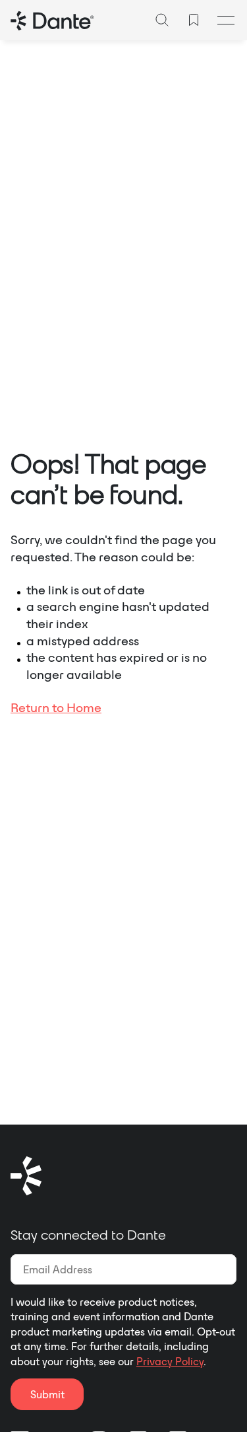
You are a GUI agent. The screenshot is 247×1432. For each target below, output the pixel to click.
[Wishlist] (194, 20)
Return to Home (56, 707)
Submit (47, 1394)
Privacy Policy (170, 1361)
